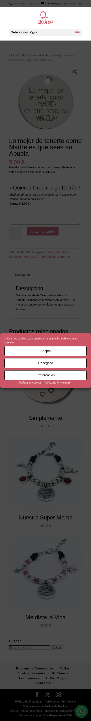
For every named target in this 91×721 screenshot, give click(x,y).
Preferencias (45, 375)
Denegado (45, 363)
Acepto (45, 351)
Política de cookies (30, 382)
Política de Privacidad (57, 382)
